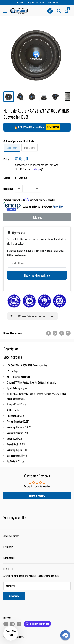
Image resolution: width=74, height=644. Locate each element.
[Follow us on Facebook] (5, 624)
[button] (65, 635)
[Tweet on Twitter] (61, 333)
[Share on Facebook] (48, 333)
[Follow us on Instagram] (12, 624)
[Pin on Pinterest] (55, 333)
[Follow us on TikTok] (19, 624)
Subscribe (14, 596)
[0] (66, 11)
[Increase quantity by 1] (37, 188)
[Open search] (59, 11)
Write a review (37, 496)
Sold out (37, 217)
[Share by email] (68, 333)
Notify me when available (37, 275)
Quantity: (8, 189)
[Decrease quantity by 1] (18, 188)
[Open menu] (5, 11)
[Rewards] (50, 11)
